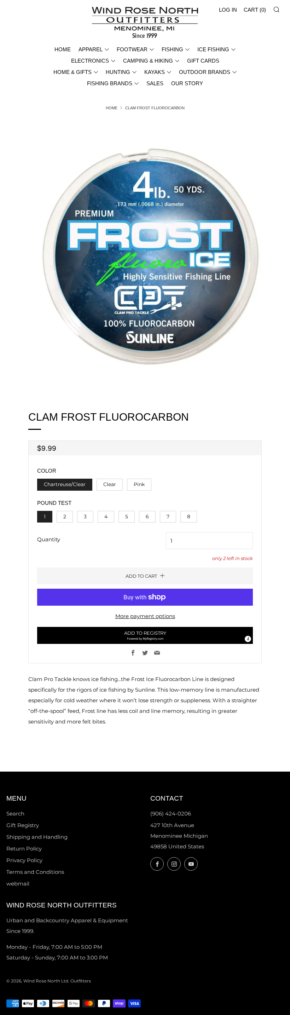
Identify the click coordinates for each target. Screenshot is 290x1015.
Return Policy (24, 848)
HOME (62, 49)
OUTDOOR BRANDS (204, 72)
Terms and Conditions (35, 872)
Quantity (48, 539)
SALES (154, 83)
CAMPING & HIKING (148, 61)
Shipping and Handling (37, 837)
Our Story (187, 83)
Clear (109, 484)
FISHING (172, 49)
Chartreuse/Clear (65, 484)
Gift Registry (22, 825)
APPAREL (91, 49)
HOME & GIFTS (72, 72)
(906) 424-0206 (170, 813)
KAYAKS (154, 72)
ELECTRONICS (90, 61)
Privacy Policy (24, 860)
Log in (228, 10)
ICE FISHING (213, 49)
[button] (145, 635)
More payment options (145, 616)
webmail (17, 883)
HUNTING (118, 72)
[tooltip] (248, 639)
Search (15, 813)
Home (111, 108)
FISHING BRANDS (109, 83)
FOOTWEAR (132, 49)
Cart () (255, 10)
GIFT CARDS (203, 61)
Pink (139, 484)
